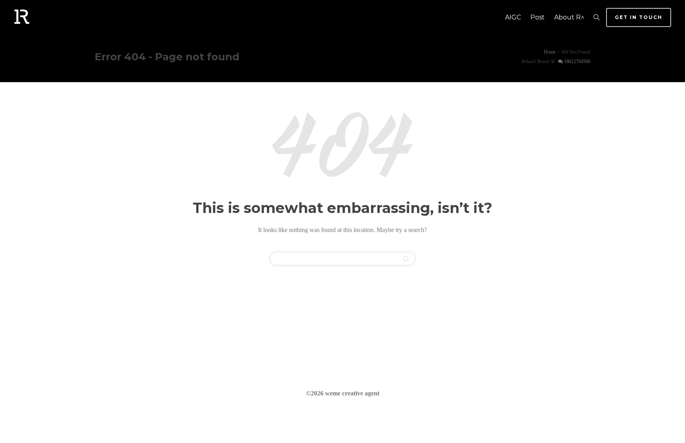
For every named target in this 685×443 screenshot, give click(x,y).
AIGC (513, 17)
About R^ (569, 17)
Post (537, 17)
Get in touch (638, 17)
